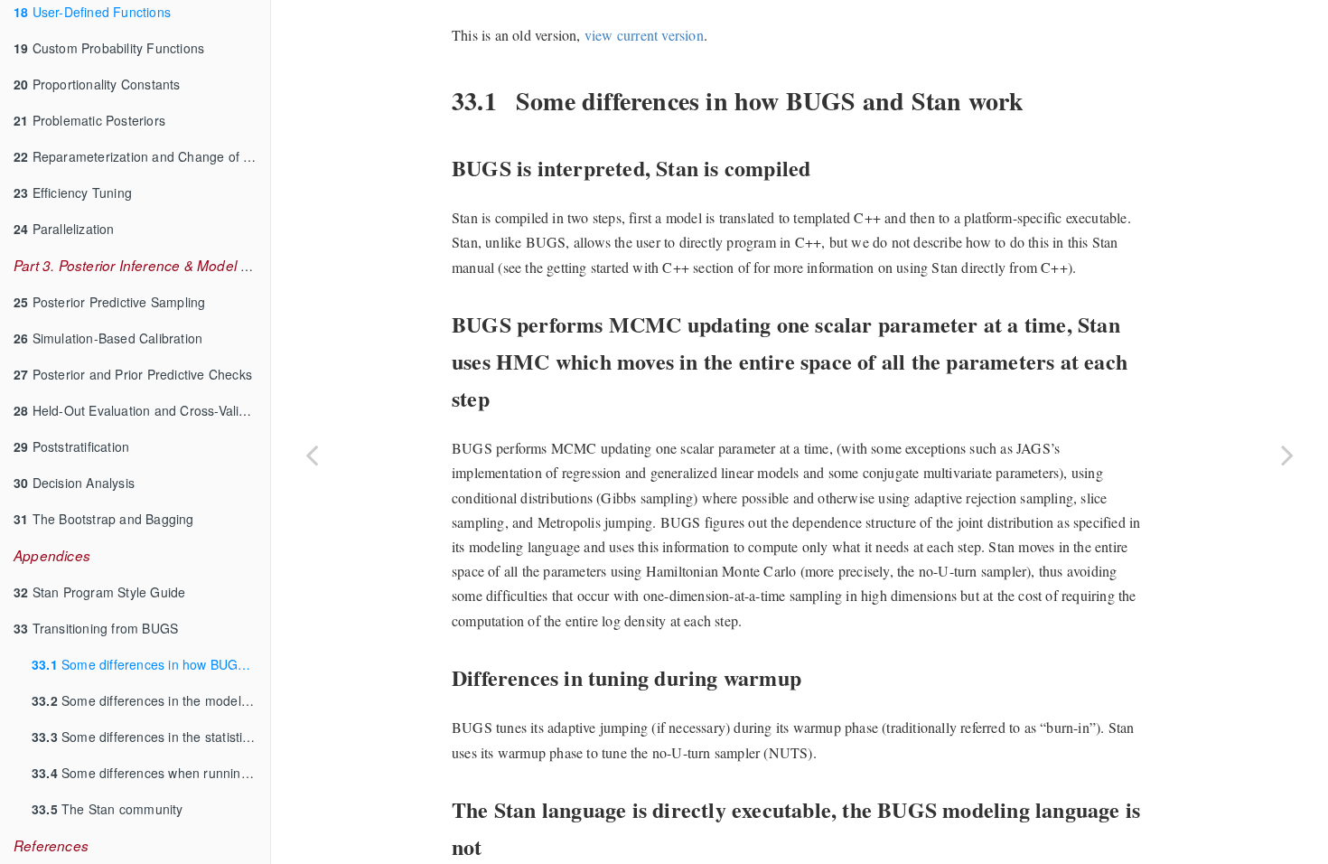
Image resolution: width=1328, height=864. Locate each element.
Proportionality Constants (97, 84)
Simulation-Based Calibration (108, 338)
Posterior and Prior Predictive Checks (133, 374)
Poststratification (71, 446)
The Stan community (107, 809)
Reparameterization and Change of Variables (142, 156)
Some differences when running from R (151, 773)
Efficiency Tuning (73, 192)
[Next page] (1287, 454)
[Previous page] (311, 454)
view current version (644, 34)
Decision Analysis (74, 483)
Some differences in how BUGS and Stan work (151, 664)
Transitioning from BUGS (96, 628)
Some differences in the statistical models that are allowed (151, 737)
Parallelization (64, 229)
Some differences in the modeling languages (151, 700)
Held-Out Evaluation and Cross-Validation (142, 410)
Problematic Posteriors (89, 120)
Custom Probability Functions (109, 48)
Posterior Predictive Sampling (109, 302)
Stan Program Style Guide (99, 592)
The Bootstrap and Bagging (104, 519)
